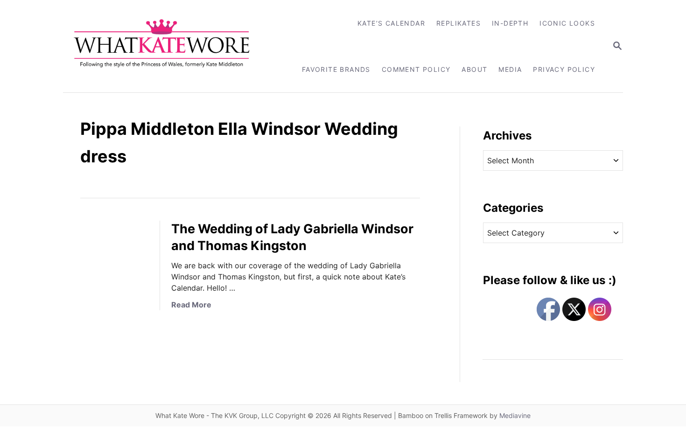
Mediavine (515, 415)
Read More (191, 304)
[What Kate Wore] (168, 46)
